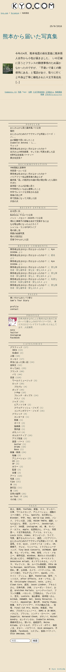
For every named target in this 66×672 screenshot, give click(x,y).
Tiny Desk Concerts (29, 550)
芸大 (17, 596)
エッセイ (14, 359)
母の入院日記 (16, 236)
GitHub (13, 599)
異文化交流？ (16, 158)
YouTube (27, 509)
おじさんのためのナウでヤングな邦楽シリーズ (31, 541)
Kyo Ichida (58, 669)
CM (13, 461)
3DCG (14, 350)
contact (14, 309)
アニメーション (19, 458)
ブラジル (25, 614)
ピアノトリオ (20, 405)
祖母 (39, 553)
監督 (14, 470)
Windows (31, 556)
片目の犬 (14, 201)
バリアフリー (50, 538)
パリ (14, 374)
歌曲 (16, 420)
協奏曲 (17, 426)
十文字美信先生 (39, 92)
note (12, 330)
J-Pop (17, 392)
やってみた (15, 368)
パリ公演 (21, 215)
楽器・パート (18, 441)
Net (31, 599)
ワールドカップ (24, 512)
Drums (17, 447)
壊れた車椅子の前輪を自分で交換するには (29, 221)
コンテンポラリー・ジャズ (26, 411)
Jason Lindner (38, 585)
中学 (23, 518)
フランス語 (20, 521)
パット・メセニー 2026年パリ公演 (26, 218)
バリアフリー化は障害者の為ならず (26, 177)
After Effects (28, 579)
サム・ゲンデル (22, 553)
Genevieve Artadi (19, 561)
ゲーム (46, 529)
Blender (14, 518)
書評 (31, 576)
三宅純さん (50, 92)
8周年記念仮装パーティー (22, 155)
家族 (36, 509)
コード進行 (15, 573)
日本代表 (21, 587)
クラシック (17, 414)
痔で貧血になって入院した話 (23, 198)
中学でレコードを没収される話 (24, 192)
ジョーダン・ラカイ (43, 587)
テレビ (22, 547)
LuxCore (25, 596)
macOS (44, 573)
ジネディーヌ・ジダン (40, 544)
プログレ (18, 387)
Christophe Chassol (25, 582)
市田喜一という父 (18, 171)
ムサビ (48, 582)
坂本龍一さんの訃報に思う (22, 186)
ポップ (15, 390)
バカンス (27, 593)
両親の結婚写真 (17, 233)
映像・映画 (15, 452)
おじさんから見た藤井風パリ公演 (25, 128)
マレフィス (20, 564)
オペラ (17, 423)
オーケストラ (47, 558)
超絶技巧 (37, 622)
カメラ (32, 570)
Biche (35, 608)
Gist (25, 544)
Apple (26, 529)
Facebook (15, 338)
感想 (39, 538)
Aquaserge (26, 602)
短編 (14, 455)
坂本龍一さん (48, 596)
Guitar (17, 444)
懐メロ (28, 622)
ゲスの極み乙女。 (43, 605)
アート (13, 476)
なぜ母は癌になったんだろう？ (24, 224)
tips (12, 482)
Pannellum (40, 576)
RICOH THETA (40, 521)
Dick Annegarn (45, 628)
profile (14, 307)
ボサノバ (16, 432)
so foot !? (16, 496)
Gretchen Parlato (24, 590)
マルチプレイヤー (31, 573)
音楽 (12, 377)
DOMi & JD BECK (47, 611)
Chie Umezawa (17, 634)
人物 (12, 356)
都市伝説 (21, 556)
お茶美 (24, 570)
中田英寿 (41, 567)
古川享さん (47, 515)
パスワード (30, 628)
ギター (20, 628)
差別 (26, 585)
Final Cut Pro (22, 608)
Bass (16, 449)
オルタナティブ (19, 435)
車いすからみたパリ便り (21, 298)
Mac (29, 518)
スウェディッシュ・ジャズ (26, 408)
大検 (29, 587)
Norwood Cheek (29, 616)
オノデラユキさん (39, 561)
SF (13, 464)
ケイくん (48, 532)
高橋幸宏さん (16, 622)
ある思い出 (15, 211)
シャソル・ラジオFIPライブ (24, 227)
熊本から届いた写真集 (30, 36)
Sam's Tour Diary (19, 300)
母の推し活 (15, 230)
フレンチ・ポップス (23, 395)
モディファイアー (25, 605)
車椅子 (13, 547)
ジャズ (15, 402)
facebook (23, 631)
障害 (25, 524)
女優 (14, 473)
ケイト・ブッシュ (18, 576)
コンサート (34, 524)
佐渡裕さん (36, 529)
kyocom (33, 6)
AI (41, 527)
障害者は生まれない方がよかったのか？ (28, 149)
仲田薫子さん (33, 558)
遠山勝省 (36, 596)
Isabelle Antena (45, 619)
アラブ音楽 (17, 438)
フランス (14, 371)
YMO (33, 553)
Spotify (35, 515)
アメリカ (37, 532)
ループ (13, 527)
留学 (50, 576)
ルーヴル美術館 (39, 564)
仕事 (30, 92)
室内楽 (17, 429)
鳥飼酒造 (58, 92)
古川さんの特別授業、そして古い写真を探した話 (32, 152)
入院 (29, 521)
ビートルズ (25, 625)
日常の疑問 (15, 494)
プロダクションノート (53, 94)
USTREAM (46, 550)
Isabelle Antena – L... (23, 143)
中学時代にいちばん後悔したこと (25, 189)
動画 (19, 509)
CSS (28, 634)
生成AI (15, 353)
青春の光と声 (16, 195)
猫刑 (12, 131)
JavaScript (47, 524)
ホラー (15, 467)
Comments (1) (11, 92)
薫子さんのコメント (26, 538)
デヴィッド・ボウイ (41, 625)
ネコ (42, 509)
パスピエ (14, 614)
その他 (13, 499)
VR (53, 570)
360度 (21, 527)
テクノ (17, 398)
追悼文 (13, 365)
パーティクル (44, 570)
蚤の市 (37, 602)
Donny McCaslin (43, 599)
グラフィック (16, 347)
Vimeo (27, 535)
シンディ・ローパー (40, 614)
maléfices (29, 567)
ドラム (26, 515)
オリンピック (39, 535)
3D (28, 564)
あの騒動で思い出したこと (22, 140)
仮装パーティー (48, 631)
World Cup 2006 (41, 518)
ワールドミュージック (22, 381)
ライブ (50, 535)
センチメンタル (27, 619)
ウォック (14, 146)
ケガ (19, 544)
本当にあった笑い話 (19, 362)
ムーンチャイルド (44, 590)
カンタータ (19, 417)
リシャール (32, 547)
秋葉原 (44, 608)
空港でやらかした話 (19, 240)
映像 (42, 94)
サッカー (51, 509)
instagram (32, 527)
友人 (12, 509)
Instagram (15, 335)
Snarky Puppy (49, 602)
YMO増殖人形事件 (18, 168)
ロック (15, 384)
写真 (19, 92)
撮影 (51, 521)
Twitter (14, 333)
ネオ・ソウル (44, 579)
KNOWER (23, 599)
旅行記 (13, 488)
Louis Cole (16, 535)
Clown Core (16, 585)
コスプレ (34, 631)
